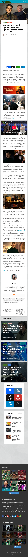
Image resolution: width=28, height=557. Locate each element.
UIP (21, 300)
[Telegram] (15, 516)
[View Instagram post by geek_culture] (8, 479)
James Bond (17, 300)
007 (4, 298)
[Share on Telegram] (23, 67)
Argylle (12, 118)
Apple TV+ (8, 298)
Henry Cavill (5, 300)
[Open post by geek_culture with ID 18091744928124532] (14, 486)
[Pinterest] (18, 516)
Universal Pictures (13, 302)
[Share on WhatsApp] (18, 67)
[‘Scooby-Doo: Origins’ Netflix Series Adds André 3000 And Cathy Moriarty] (8, 423)
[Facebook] (3, 516)
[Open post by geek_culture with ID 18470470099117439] (14, 475)
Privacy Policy (10, 554)
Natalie (5, 34)
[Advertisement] (14, 50)
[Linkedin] (13, 516)
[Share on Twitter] (13, 67)
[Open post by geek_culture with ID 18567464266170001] (22, 486)
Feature (4, 22)
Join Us (19, 554)
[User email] (14, 295)
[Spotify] (20, 516)
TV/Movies (9, 22)
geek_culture (5, 471)
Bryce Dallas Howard (20, 298)
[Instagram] (5, 516)
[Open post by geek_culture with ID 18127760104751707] (6, 486)
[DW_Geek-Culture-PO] (14, 90)
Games (9, 344)
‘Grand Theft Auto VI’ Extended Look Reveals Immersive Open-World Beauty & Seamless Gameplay (17, 438)
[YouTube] (8, 516)
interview (11, 300)
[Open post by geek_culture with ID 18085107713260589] (22, 475)
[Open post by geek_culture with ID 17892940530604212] (6, 475)
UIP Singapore (6, 302)
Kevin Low (7, 337)
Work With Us (15, 554)
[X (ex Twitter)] (10, 516)
